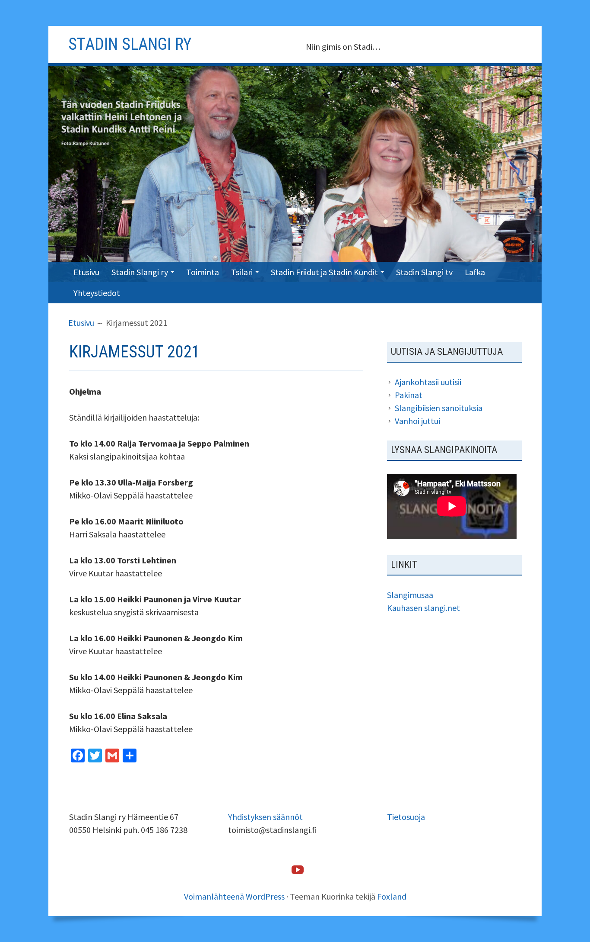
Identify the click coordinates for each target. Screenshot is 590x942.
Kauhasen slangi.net (423, 607)
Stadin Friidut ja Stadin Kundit (324, 272)
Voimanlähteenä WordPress (234, 896)
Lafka (475, 272)
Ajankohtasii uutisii (428, 381)
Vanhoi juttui (417, 420)
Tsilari (242, 272)
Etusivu (86, 272)
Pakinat (408, 394)
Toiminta (202, 272)
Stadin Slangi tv (424, 272)
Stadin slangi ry (130, 44)
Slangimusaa (410, 594)
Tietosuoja (406, 816)
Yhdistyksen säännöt (265, 816)
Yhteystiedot (96, 292)
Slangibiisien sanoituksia (438, 407)
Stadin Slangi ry (139, 272)
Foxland (391, 896)
